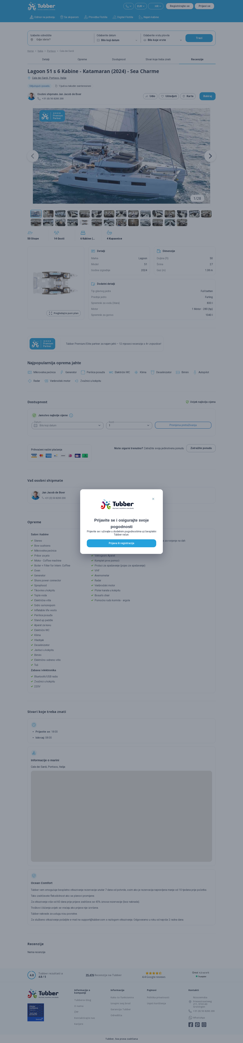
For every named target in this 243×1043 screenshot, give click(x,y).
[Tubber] (117, 507)
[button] (153, 499)
